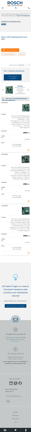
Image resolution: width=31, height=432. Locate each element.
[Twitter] (15, 383)
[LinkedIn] (11, 383)
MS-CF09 (27, 242)
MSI (8, 14)
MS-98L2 (27, 190)
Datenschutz (15, 418)
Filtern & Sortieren (11, 50)
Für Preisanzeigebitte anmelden (16, 145)
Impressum (15, 415)
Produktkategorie (8, 54)
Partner (3, 14)
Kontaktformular (15, 341)
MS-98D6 (27, 139)
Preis (21, 54)
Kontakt (15, 412)
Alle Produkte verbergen (13, 77)
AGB (15, 422)
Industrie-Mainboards (16, 14)
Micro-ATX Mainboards (23, 15)
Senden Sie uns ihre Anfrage (15, 306)
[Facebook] (20, 383)
